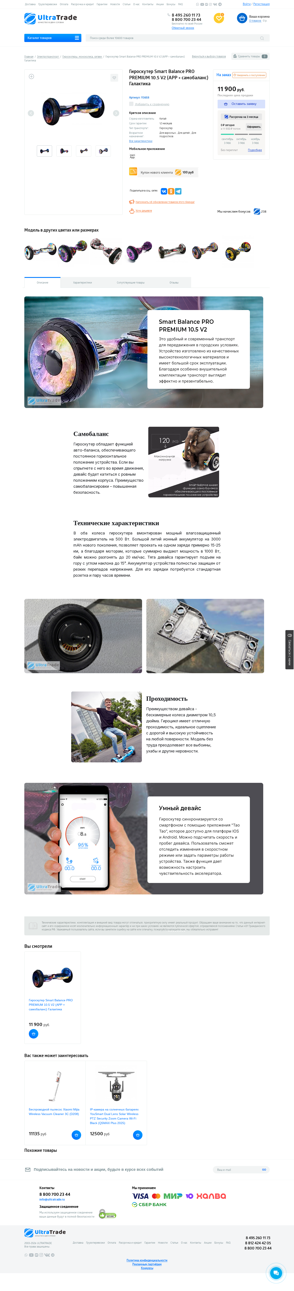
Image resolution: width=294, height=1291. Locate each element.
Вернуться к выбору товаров (209, 56)
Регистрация (261, 4)
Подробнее (255, 150)
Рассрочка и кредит (82, 4)
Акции (160, 4)
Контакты (147, 4)
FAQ (180, 4)
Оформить (254, 126)
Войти (247, 4)
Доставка (30, 4)
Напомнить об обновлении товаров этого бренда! (165, 202)
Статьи (126, 4)
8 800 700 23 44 (186, 19)
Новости (115, 4)
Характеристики (82, 282)
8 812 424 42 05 (258, 1242)
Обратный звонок (183, 28)
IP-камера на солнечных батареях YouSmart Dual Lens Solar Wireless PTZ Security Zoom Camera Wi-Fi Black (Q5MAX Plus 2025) (114, 1116)
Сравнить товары (251, 56)
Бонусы (171, 4)
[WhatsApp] (197, 5)
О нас (136, 4)
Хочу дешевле (144, 210)
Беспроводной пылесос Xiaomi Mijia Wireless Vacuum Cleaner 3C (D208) (54, 1112)
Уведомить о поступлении (250, 75)
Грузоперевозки (47, 4)
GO (264, 1169)
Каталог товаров (40, 38)
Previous (31, 113)
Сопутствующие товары (131, 282)
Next (116, 113)
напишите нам (176, 929)
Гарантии (102, 4)
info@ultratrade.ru (52, 1199)
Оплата (64, 4)
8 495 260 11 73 (186, 15)
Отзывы (174, 282)
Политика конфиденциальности (147, 1260)
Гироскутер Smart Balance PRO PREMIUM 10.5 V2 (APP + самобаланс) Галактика (51, 1004)
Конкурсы (147, 1268)
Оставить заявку (244, 104)
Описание (42, 282)
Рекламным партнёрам (147, 1264)
